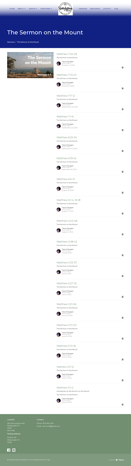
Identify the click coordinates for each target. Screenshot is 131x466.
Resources (95, 9)
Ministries (45, 9)
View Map (11, 430)
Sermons (83, 9)
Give (116, 9)
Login (48, 459)
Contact (107, 9)
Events (32, 9)
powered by (115, 461)
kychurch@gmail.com (51, 426)
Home (12, 9)
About (21, 9)
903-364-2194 (48, 423)
